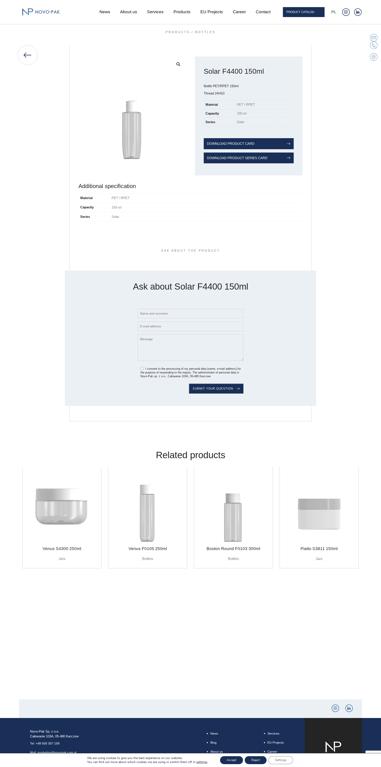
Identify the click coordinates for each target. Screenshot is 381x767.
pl (333, 12)
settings (201, 762)
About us (128, 12)
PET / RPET (246, 104)
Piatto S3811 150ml (319, 548)
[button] (178, 64)
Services (155, 12)
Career (239, 12)
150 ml (242, 113)
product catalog (300, 12)
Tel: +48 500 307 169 (45, 743)
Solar (240, 122)
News (104, 12)
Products (182, 12)
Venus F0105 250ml (148, 548)
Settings (280, 760)
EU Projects (211, 12)
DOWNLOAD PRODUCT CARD (230, 143)
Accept (231, 760)
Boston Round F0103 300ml (233, 548)
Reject (255, 760)
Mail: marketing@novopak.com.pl (53, 752)
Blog (213, 742)
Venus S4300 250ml (62, 548)
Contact (263, 12)
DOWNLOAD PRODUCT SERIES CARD (237, 158)
